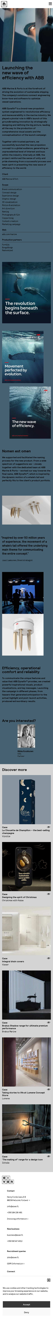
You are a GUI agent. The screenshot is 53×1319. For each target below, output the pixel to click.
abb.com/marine (9, 234)
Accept (26, 1304)
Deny (26, 1312)
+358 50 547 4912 (14, 1241)
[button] (48, 1280)
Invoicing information (17, 1218)
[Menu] (50, 3)
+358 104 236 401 (14, 1212)
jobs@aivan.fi (13, 1257)
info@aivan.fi (13, 1206)
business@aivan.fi (15, 1235)
